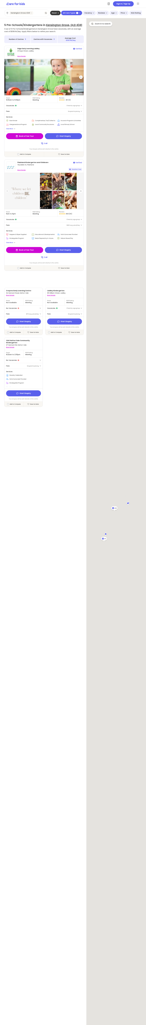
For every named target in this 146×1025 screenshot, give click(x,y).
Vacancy (88, 13)
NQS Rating (136, 13)
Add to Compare (25, 154)
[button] (7, 77)
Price (123, 13)
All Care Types (70, 13)
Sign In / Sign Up (123, 4)
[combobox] (27, 13)
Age (113, 13)
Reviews (101, 13)
